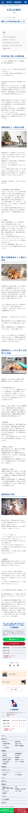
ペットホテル (6, 772)
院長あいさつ (6, 787)
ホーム (2, 5)
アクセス (5, 745)
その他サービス (5, 770)
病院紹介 (3, 784)
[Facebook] (10, 665)
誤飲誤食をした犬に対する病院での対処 (12, 45)
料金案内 (3, 766)
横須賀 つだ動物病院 (14, 2)
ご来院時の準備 (6, 743)
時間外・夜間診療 (19, 745)
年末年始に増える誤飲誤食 (9, 37)
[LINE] (18, 665)
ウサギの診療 (6, 761)
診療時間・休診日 (7, 759)
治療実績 (5, 763)
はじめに (5, 753)
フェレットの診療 (19, 761)
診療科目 (5, 755)
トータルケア (6, 791)
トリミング (17, 772)
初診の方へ (4, 739)
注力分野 (17, 755)
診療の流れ (17, 741)
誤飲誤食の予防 (6, 48)
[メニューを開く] (25, 2)
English (3, 802)
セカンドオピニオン (7, 757)
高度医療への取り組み (20, 789)
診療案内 (3, 751)
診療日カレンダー (19, 759)
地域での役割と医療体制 (8, 789)
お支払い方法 (18, 743)
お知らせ (3, 781)
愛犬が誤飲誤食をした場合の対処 (11, 42)
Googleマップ (9, 714)
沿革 (16, 787)
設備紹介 (5, 793)
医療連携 (17, 757)
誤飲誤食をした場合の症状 (9, 39)
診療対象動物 (18, 753)
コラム (7, 5)
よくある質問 (6, 747)
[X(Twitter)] (14, 665)
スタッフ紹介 (18, 791)
